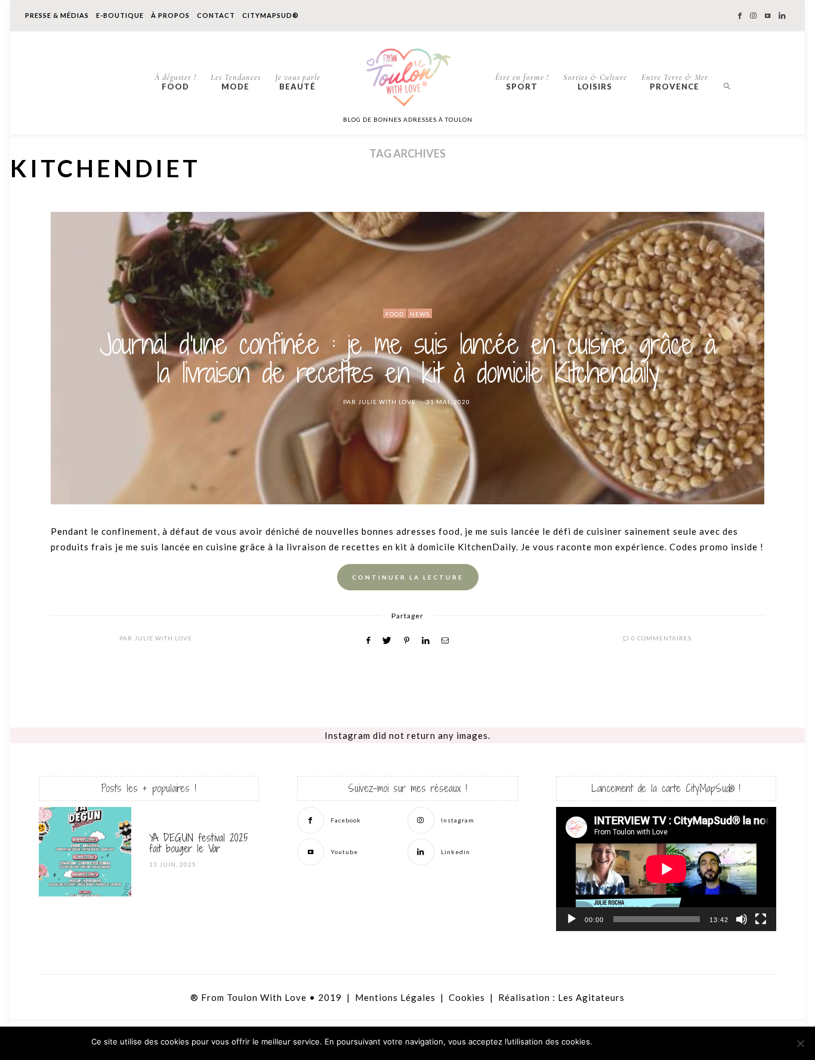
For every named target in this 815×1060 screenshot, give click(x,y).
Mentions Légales (395, 997)
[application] (666, 869)
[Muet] (742, 919)
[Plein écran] (761, 919)
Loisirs (595, 81)
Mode (236, 81)
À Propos (170, 15)
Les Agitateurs (591, 997)
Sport (522, 81)
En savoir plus (694, 1042)
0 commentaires (661, 638)
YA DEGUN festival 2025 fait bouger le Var (198, 843)
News (420, 314)
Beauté (297, 81)
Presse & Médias (57, 15)
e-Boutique (120, 15)
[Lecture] (572, 919)
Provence (674, 81)
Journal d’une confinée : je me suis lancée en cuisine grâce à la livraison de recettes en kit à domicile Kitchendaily (407, 358)
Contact (216, 15)
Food (175, 81)
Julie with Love (387, 401)
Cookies (467, 997)
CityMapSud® (270, 15)
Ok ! (628, 1042)
